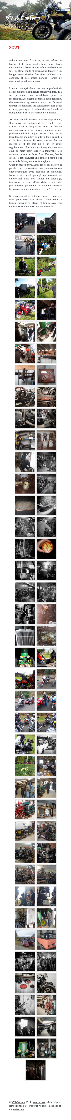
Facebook (53, 1105)
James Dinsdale (17, 1105)
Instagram (18, 1109)
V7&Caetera (18, 1102)
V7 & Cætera (23, 18)
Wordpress (39, 1102)
